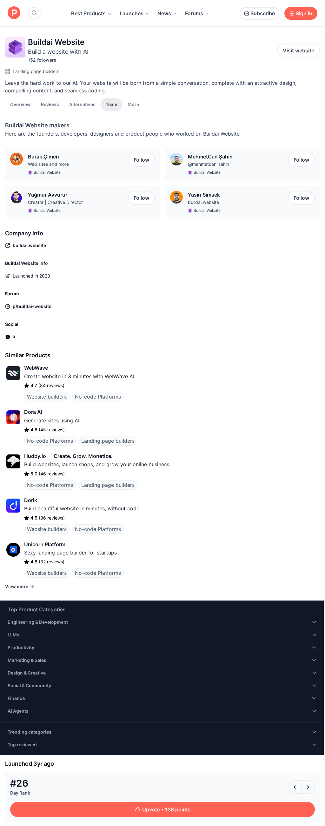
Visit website (298, 50)
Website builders (47, 396)
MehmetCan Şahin (210, 156)
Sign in (304, 13)
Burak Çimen (43, 156)
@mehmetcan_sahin (208, 164)
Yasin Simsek (204, 194)
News (164, 13)
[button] (133, 104)
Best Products (88, 13)
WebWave (36, 368)
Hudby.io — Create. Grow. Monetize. (68, 456)
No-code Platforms (98, 396)
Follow (141, 160)
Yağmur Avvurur (47, 194)
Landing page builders (36, 71)
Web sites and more (48, 164)
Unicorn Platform (44, 544)
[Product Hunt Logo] (14, 13)
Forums (194, 13)
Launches (131, 13)
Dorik (30, 500)
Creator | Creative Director (55, 202)
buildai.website (203, 202)
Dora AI (33, 412)
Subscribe (262, 13)
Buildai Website (47, 172)
